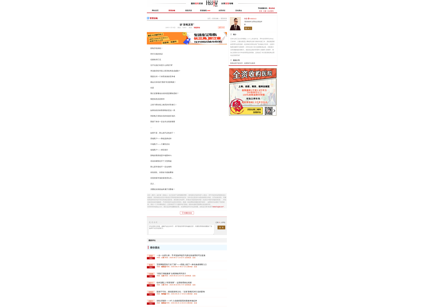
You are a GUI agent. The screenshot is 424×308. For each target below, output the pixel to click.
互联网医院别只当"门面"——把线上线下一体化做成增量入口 (182, 264)
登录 (260, 11)
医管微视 (205, 10)
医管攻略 (172, 10)
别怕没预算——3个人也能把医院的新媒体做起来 (177, 300)
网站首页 (155, 10)
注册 (264, 11)
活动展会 (238, 10)
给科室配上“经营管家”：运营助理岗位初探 (174, 282)
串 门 (249, 28)
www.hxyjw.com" (218, 206)
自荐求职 (222, 10)
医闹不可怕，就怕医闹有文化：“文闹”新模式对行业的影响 (181, 291)
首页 (209, 18)
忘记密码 (270, 11)
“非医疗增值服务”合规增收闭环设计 (171, 273)
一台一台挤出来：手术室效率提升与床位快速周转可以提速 (181, 255)
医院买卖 (188, 10)
